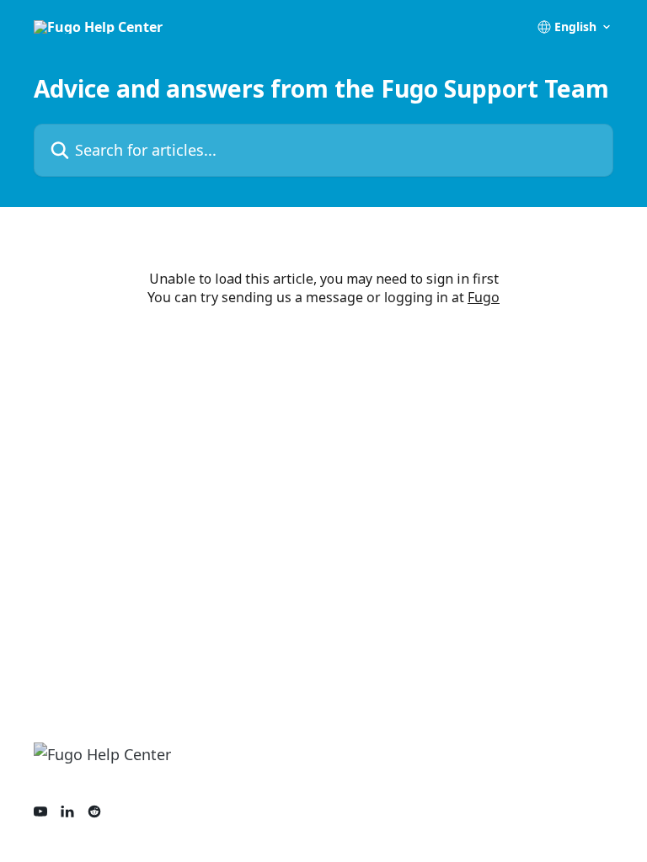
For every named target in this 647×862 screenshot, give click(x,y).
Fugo (484, 297)
